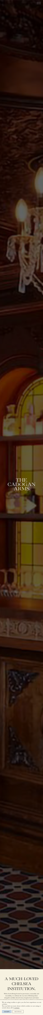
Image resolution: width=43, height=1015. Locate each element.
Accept (6, 1012)
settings (16, 1008)
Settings (18, 1012)
